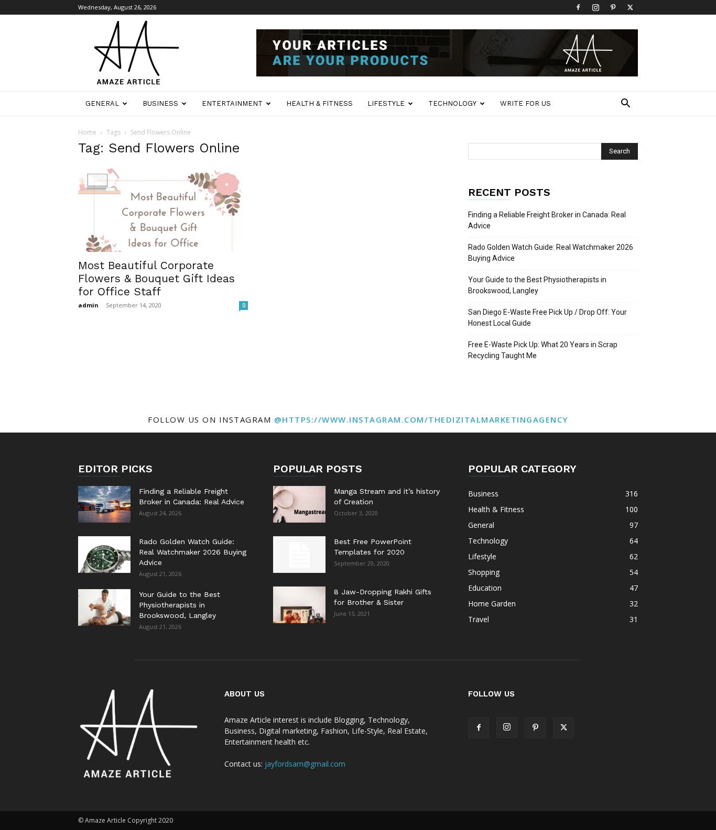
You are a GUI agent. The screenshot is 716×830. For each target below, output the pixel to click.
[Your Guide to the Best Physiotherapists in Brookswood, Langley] (104, 607)
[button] (625, 104)
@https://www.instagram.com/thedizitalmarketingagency (421, 419)
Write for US (525, 103)
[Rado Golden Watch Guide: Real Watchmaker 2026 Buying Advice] (104, 554)
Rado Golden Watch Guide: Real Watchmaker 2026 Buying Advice (550, 252)
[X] (630, 7)
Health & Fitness (319, 103)
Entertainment (232, 103)
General (102, 103)
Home (87, 132)
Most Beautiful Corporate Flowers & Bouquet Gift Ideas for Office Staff (156, 278)
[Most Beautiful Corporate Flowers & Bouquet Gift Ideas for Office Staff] (163, 210)
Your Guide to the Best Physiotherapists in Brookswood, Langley (537, 285)
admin (88, 305)
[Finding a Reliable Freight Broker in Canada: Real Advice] (104, 504)
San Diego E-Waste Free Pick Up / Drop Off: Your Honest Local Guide (547, 317)
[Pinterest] (613, 7)
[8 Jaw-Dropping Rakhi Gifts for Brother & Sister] (299, 604)
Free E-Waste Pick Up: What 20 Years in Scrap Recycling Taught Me (542, 350)
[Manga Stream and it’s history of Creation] (299, 504)
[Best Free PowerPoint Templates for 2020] (299, 554)
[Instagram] (595, 7)
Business (160, 103)
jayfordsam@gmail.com (305, 764)
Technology (452, 103)
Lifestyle (386, 103)
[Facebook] (578, 7)
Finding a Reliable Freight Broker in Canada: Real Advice (547, 220)
